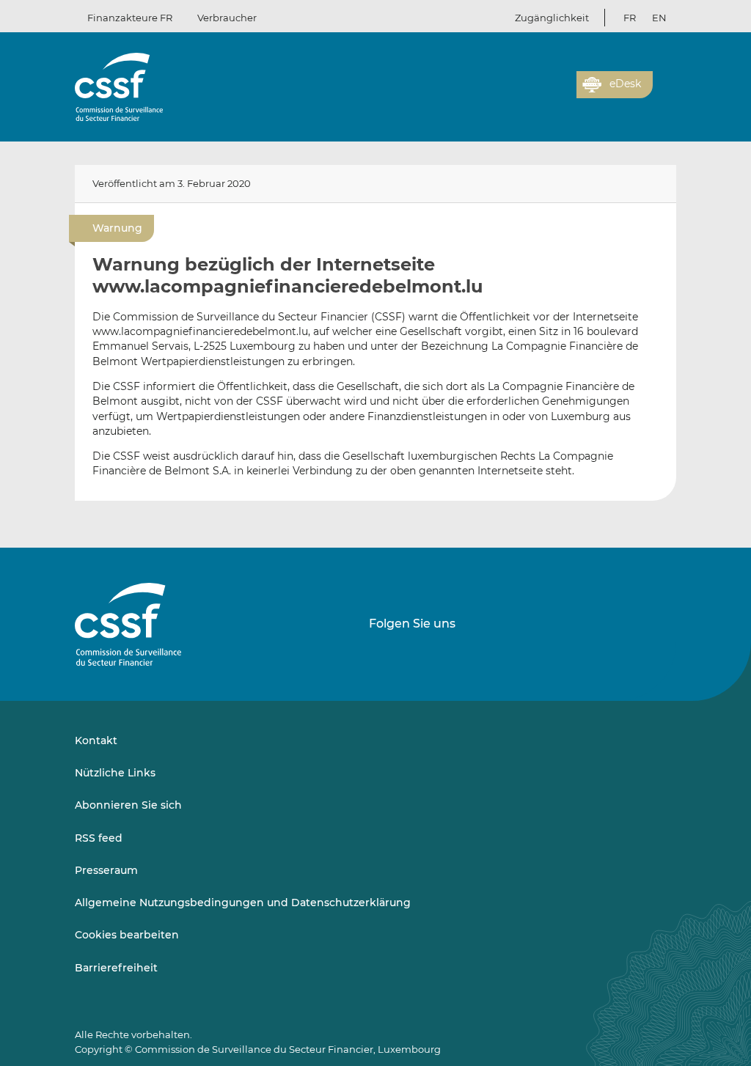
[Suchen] (543, 93)
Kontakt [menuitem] (96, 740)
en (659, 17)
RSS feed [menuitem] (98, 838)
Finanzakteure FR (129, 17)
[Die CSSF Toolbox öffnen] (560, 93)
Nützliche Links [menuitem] (115, 772)
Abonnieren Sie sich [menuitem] (128, 805)
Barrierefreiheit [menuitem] (116, 967)
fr (629, 17)
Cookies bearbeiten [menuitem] (127, 934)
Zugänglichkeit (552, 17)
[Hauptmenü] (664, 81)
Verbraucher (227, 17)
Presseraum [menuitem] (106, 870)
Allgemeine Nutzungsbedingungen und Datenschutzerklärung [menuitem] (243, 902)
